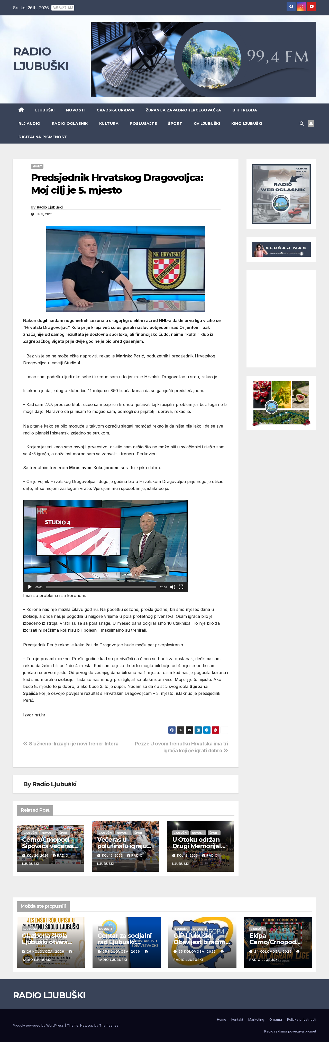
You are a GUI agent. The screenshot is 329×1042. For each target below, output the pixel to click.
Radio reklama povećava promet (290, 1031)
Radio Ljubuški (49, 207)
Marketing (256, 1019)
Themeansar (109, 1025)
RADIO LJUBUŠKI (49, 995)
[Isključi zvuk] (172, 587)
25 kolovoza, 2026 (122, 951)
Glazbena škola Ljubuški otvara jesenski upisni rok (50, 942)
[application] (105, 546)
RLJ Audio (30, 123)
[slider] (101, 587)
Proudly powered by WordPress (39, 1025)
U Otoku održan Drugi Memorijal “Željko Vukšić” (196, 846)
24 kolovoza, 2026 (273, 951)
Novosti (76, 110)
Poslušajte (143, 123)
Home (221, 1019)
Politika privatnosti (301, 1019)
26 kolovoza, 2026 (46, 951)
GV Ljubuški (207, 123)
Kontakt (237, 1019)
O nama (275, 1019)
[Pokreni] (29, 587)
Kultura (109, 123)
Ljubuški (45, 110)
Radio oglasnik (70, 123)
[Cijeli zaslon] (181, 587)
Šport (175, 123)
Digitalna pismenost (43, 137)
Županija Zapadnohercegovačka (183, 110)
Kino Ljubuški (246, 123)
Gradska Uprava (115, 110)
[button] (302, 123)
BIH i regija (244, 110)
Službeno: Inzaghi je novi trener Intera (73, 744)
